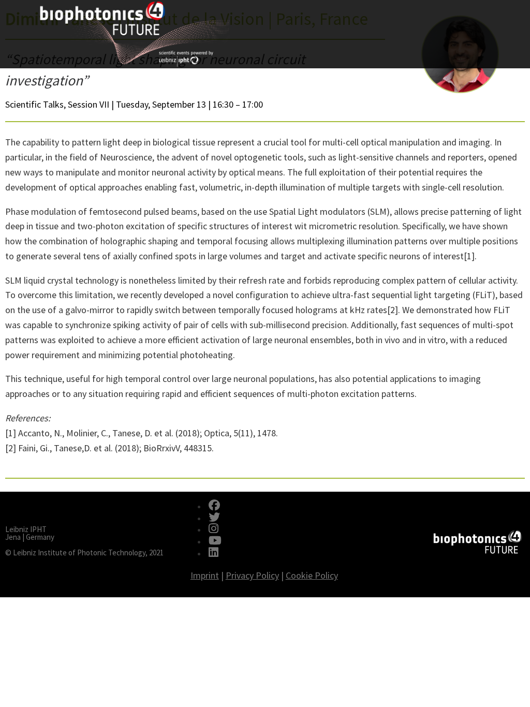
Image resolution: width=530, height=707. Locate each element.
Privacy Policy (252, 575)
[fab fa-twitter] (214, 518)
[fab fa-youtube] (215, 541)
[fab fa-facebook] (214, 506)
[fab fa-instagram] (213, 529)
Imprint (204, 575)
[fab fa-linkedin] (213, 553)
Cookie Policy (312, 575)
